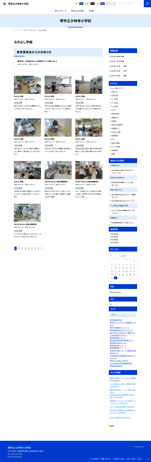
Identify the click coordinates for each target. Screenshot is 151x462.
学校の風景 (115, 114)
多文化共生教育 (117, 125)
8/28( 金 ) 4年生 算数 (118, 76)
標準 (102, 3)
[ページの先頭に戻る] (148, 459)
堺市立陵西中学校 (116, 320)
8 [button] (38, 248)
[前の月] (110, 256)
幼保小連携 (115, 143)
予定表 (91, 10)
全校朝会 (115, 150)
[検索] (141, 3)
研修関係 (115, 136)
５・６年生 (115, 106)
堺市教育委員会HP (116, 366)
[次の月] (135, 256)
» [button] (41, 248)
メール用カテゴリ (117, 88)
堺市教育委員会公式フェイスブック (121, 330)
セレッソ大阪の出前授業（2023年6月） (122, 407)
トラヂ (114, 110)
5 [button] (28, 248)
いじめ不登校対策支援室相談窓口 (121, 363)
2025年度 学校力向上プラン (123, 201)
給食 (113, 154)
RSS (112, 426)
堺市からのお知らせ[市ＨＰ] (119, 361)
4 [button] (25, 248)
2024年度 (114, 239)
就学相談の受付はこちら (118, 343)
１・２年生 (115, 99)
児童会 (114, 121)
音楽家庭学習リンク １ (118, 345)
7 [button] (35, 248)
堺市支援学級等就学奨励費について (122, 340)
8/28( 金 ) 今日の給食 (117, 61)
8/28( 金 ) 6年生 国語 (118, 66)
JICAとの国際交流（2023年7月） (120, 417)
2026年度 (114, 234)
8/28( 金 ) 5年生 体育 (118, 71)
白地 (87, 3)
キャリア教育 (116, 147)
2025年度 (114, 236)
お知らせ (115, 92)
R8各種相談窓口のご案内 (122, 222)
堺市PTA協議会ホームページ (119, 327)
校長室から (115, 128)
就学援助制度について (117, 338)
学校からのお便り (77, 10)
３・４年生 (115, 103)
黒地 (92, 3)
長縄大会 (115, 117)
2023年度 (114, 242)
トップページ (61, 10)
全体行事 (115, 95)
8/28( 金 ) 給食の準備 (117, 56)
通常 (81, 3)
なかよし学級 (116, 132)
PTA (113, 139)
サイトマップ (139, 447)
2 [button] (18, 248)
